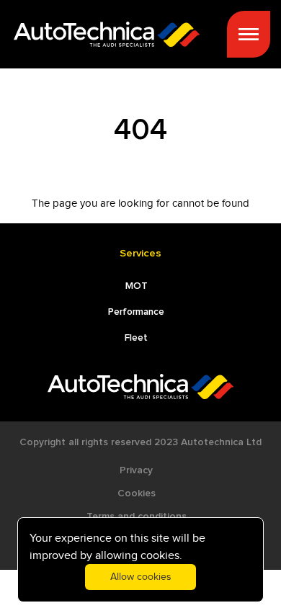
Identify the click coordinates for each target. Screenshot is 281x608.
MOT (136, 286)
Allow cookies (140, 577)
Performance (136, 312)
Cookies (136, 493)
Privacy (136, 470)
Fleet (136, 338)
